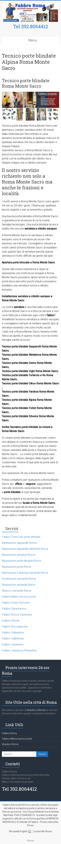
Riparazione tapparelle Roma (19, 542)
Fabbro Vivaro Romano (16, 602)
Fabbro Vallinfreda (13, 638)
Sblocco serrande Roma (16, 590)
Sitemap (30, 840)
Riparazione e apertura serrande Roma (25, 572)
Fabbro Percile (10, 620)
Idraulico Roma (10, 744)
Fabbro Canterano (13, 644)
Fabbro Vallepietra (13, 632)
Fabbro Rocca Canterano (17, 614)
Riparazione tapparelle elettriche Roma (25, 548)
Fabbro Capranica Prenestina (19, 650)
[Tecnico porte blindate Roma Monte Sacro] (30, 93)
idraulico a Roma (35, 710)
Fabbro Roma (9, 733)
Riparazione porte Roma (16, 566)
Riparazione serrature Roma (18, 554)
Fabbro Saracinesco (14, 608)
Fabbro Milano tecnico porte (19, 596)
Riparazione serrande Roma (18, 584)
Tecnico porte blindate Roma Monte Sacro (25, 83)
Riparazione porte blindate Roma (21, 560)
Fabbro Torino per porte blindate (21, 536)
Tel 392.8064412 (30, 26)
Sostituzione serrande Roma (19, 578)
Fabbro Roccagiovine (15, 626)
